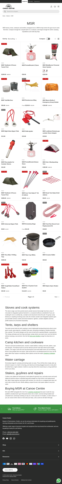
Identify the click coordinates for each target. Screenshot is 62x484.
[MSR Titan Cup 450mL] (31, 242)
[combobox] (31, 11)
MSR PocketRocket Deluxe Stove (30, 163)
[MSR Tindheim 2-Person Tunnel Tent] (10, 52)
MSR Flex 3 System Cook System (29, 286)
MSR (12, 16)
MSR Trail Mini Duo (7, 100)
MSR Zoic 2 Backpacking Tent (50, 163)
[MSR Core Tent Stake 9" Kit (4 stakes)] (31, 180)
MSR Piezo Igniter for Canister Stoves (7, 163)
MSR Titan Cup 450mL (29, 255)
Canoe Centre (9, 475)
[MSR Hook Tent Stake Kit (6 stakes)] (52, 180)
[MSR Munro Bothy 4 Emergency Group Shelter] (52, 87)
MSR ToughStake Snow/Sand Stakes (10, 287)
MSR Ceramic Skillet (49, 255)
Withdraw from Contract (26, 480)
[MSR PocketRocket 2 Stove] (31, 52)
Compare (42, 38)
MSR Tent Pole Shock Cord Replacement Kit (51, 225)
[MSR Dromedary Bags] (31, 211)
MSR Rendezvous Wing (29, 100)
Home (4, 16)
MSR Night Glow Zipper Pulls (10, 131)
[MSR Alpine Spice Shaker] (52, 273)
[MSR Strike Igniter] (31, 118)
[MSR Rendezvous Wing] (31, 87)
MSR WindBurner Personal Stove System (51, 66)
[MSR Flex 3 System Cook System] (31, 273)
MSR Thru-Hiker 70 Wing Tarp (8, 255)
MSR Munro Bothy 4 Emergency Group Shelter (51, 101)
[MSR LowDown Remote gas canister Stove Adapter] (52, 118)
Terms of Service (15, 480)
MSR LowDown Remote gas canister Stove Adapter (51, 132)
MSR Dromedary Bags (29, 224)
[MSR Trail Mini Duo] (10, 87)
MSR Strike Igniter (27, 131)
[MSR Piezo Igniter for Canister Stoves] (10, 149)
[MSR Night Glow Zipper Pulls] (10, 118)
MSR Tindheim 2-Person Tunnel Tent (8, 66)
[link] (12, 297)
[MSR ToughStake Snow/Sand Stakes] (10, 273)
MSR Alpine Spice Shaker (50, 286)
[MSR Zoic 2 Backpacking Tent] (52, 149)
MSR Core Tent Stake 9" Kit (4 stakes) (30, 194)
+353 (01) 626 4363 (12, 432)
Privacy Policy (6, 480)
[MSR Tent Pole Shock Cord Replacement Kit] (52, 211)
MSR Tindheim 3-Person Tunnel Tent (8, 194)
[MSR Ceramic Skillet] (52, 242)
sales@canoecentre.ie (13, 434)
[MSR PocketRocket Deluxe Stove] (31, 149)
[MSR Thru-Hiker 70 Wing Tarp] (10, 242)
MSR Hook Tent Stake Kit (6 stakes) (51, 194)
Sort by (5, 38)
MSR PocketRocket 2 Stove (30, 65)
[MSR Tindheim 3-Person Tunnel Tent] (10, 180)
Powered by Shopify (17, 475)
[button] (55, 6)
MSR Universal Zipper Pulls (9, 224)
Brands (8, 16)
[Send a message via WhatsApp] (58, 480)
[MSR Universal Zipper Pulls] (10, 211)
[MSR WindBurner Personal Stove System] (52, 52)
